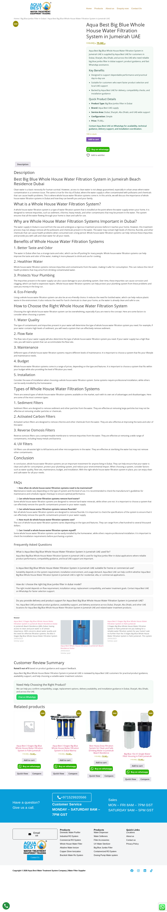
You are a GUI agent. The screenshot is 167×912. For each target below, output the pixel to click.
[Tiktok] (151, 871)
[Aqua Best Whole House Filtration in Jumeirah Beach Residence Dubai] (83, 632)
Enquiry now (123, 8)
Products (98, 8)
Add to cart (93, 139)
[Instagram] (138, 871)
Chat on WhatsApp (27, 697)
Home (89, 8)
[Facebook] (132, 871)
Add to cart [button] (29, 760)
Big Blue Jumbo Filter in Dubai (33, 18)
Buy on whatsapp (100, 149)
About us (110, 8)
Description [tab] (22, 164)
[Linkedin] (145, 871)
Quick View (22, 773)
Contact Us (136, 8)
